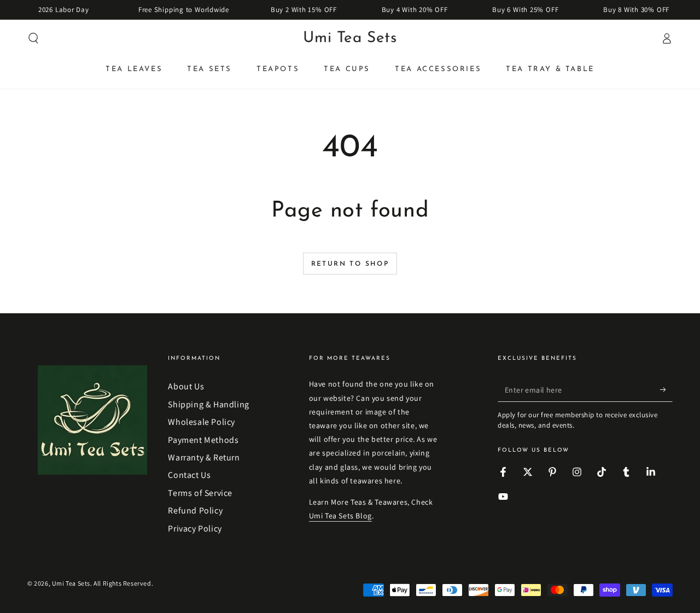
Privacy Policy (194, 528)
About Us (186, 386)
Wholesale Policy (201, 422)
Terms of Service (200, 493)
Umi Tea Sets (71, 583)
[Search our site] (33, 38)
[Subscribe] (666, 389)
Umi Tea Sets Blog (340, 516)
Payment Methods (203, 440)
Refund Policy (195, 510)
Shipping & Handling (208, 404)
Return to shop (350, 264)
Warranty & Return (204, 457)
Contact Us (189, 475)
